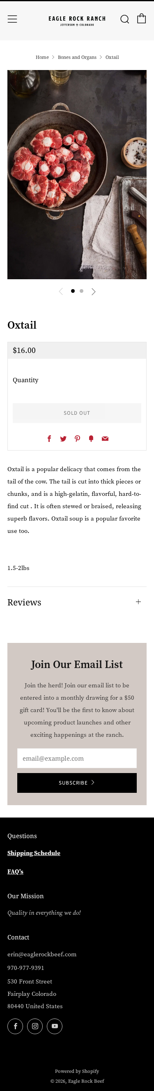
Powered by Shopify (77, 1071)
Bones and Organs (77, 57)
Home (42, 57)
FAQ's (15, 871)
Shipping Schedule (33, 852)
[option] (77, 174)
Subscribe (73, 783)
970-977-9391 (25, 968)
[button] (73, 291)
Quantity (25, 380)
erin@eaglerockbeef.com (42, 954)
